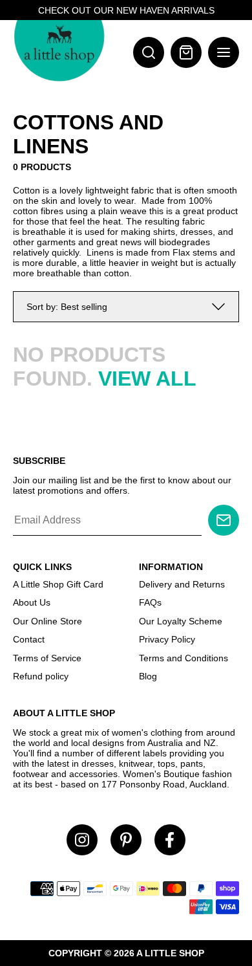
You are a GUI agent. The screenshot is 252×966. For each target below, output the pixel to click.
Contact (29, 639)
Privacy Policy (167, 639)
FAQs (150, 602)
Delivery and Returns (182, 584)
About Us (31, 602)
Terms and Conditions (183, 658)
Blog (148, 676)
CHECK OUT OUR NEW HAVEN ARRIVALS (126, 10)
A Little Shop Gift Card (58, 584)
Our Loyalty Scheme (180, 621)
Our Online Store (47, 621)
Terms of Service (47, 658)
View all (147, 378)
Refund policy (40, 676)
